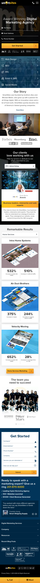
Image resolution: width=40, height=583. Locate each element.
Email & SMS (11, 78)
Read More (20, 110)
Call (11, 580)
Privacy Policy (5, 573)
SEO (7, 65)
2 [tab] (18, 424)
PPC (7, 72)
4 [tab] (21, 424)
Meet (31, 580)
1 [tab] (16, 424)
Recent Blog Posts (8, 542)
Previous (33, 514)
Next (36, 514)
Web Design (11, 59)
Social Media (11, 85)
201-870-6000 (33, 3)
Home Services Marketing (17, 371)
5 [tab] (23, 424)
